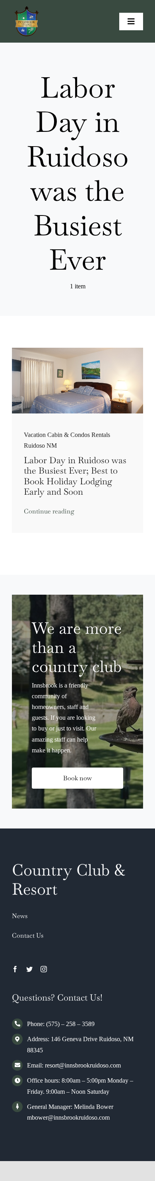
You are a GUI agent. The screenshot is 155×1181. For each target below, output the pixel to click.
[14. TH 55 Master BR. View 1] (77, 350)
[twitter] (29, 969)
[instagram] (44, 969)
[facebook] (15, 969)
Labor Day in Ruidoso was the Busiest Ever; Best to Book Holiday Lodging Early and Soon (75, 475)
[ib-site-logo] (27, 9)
